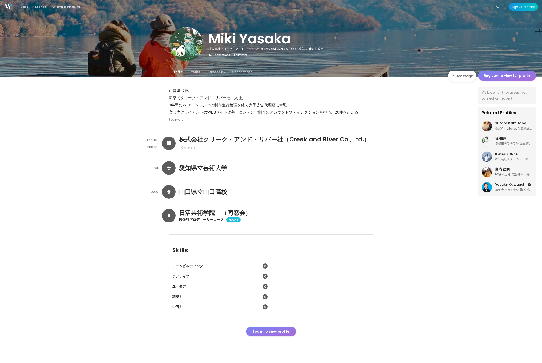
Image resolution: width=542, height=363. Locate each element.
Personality (216, 72)
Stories (195, 72)
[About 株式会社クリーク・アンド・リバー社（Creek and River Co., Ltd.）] (169, 143)
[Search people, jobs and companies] (498, 7)
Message (465, 76)
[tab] (177, 72)
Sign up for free (523, 7)
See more (176, 119)
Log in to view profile (271, 331)
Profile (177, 72)
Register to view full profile (507, 75)
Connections (242, 72)
